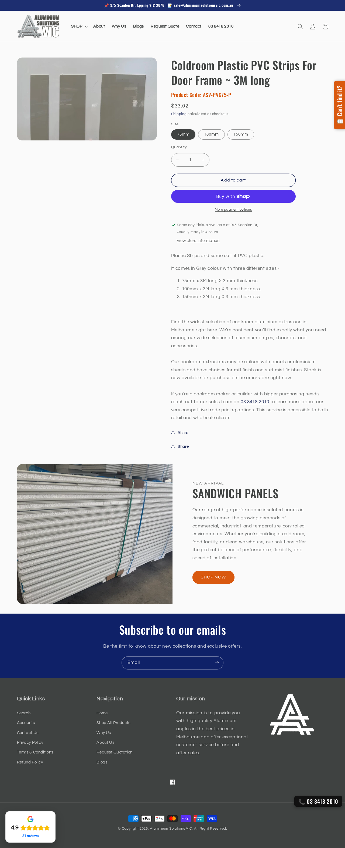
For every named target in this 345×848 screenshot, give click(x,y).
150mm (240, 134)
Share (183, 432)
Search (24, 713)
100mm (211, 134)
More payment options (233, 209)
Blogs (101, 762)
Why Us (103, 733)
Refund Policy (30, 762)
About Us (105, 743)
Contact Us (28, 733)
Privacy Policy (30, 743)
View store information (198, 241)
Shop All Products (113, 723)
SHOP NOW (213, 577)
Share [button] (183, 447)
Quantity (179, 147)
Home (102, 713)
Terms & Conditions (35, 752)
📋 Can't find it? (339, 105)
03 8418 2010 (255, 401)
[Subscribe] (217, 662)
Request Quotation (114, 752)
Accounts (26, 723)
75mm (183, 134)
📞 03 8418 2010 (318, 801)
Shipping (179, 114)
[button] (79, 26)
